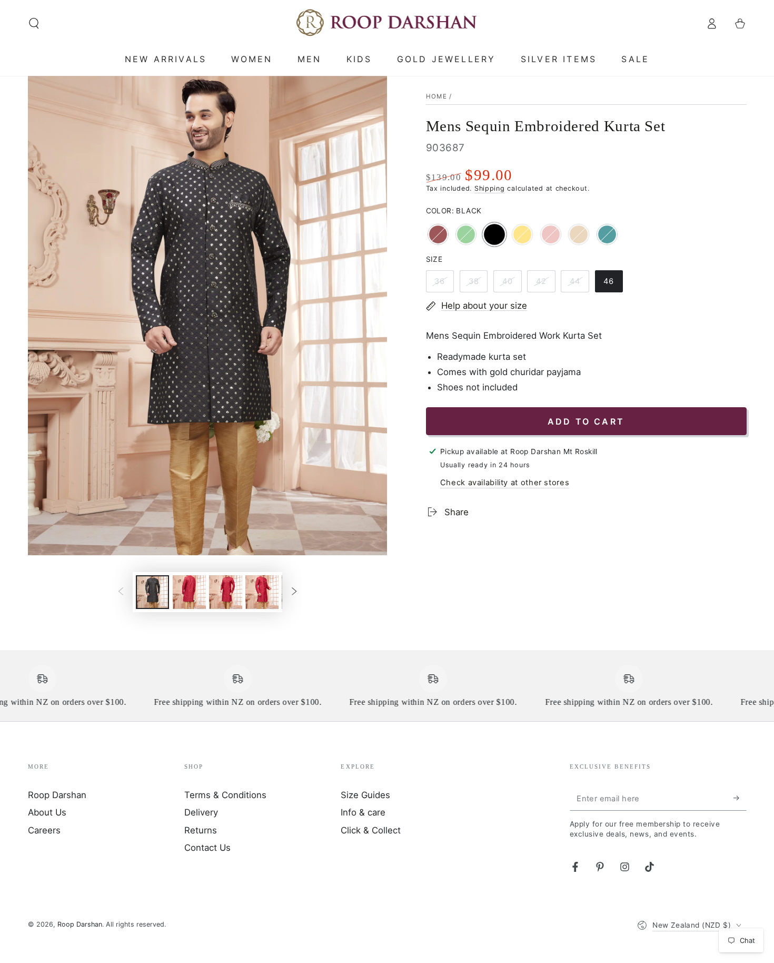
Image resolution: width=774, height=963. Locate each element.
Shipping (489, 188)
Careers (44, 830)
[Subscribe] (739, 798)
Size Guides (365, 795)
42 (545, 284)
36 (444, 284)
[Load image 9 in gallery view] (225, 592)
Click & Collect (371, 830)
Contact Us (207, 847)
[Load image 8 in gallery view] (189, 592)
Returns (200, 830)
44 (579, 284)
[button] (33, 23)
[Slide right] (294, 592)
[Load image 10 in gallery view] (262, 592)
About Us (47, 812)
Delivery (201, 812)
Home (436, 96)
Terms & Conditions (225, 795)
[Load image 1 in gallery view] (152, 592)
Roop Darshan (57, 795)
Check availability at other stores (504, 482)
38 (478, 284)
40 (512, 284)
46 (613, 284)
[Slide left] (120, 592)
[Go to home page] (387, 23)
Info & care (363, 812)
